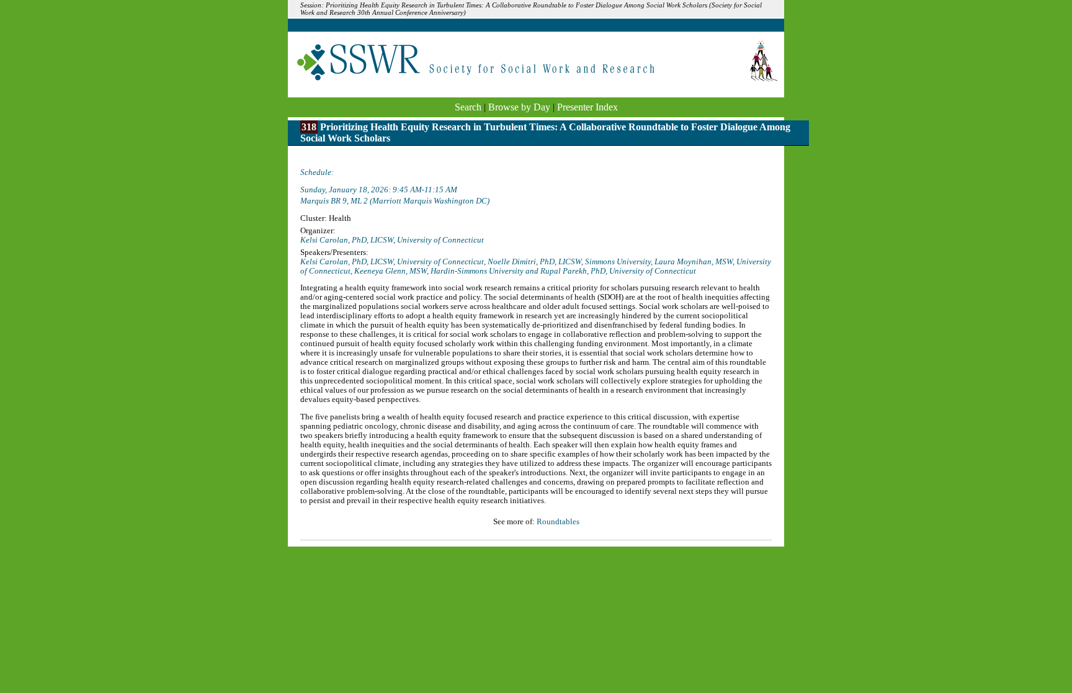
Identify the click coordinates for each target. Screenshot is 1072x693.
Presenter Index (587, 107)
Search (468, 107)
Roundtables (558, 521)
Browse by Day (519, 107)
